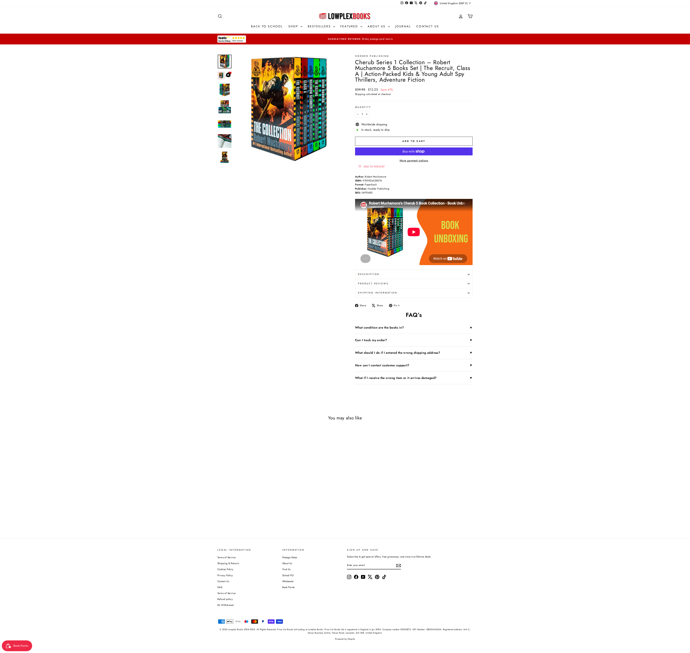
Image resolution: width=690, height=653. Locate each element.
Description (369, 274)
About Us (377, 26)
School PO (288, 575)
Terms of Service (226, 557)
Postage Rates (289, 557)
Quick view (248, 485)
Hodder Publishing (372, 56)
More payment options (414, 160)
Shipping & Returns (228, 563)
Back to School (267, 26)
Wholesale (288, 581)
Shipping (360, 94)
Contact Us (427, 26)
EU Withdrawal (225, 605)
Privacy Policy (225, 575)
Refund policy (225, 599)
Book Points (288, 587)
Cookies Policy (225, 569)
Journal (403, 26)
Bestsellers (320, 26)
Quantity (363, 107)
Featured (350, 26)
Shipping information (377, 292)
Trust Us (286, 569)
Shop (294, 26)
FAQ (219, 587)
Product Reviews (373, 283)
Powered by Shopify (345, 639)
